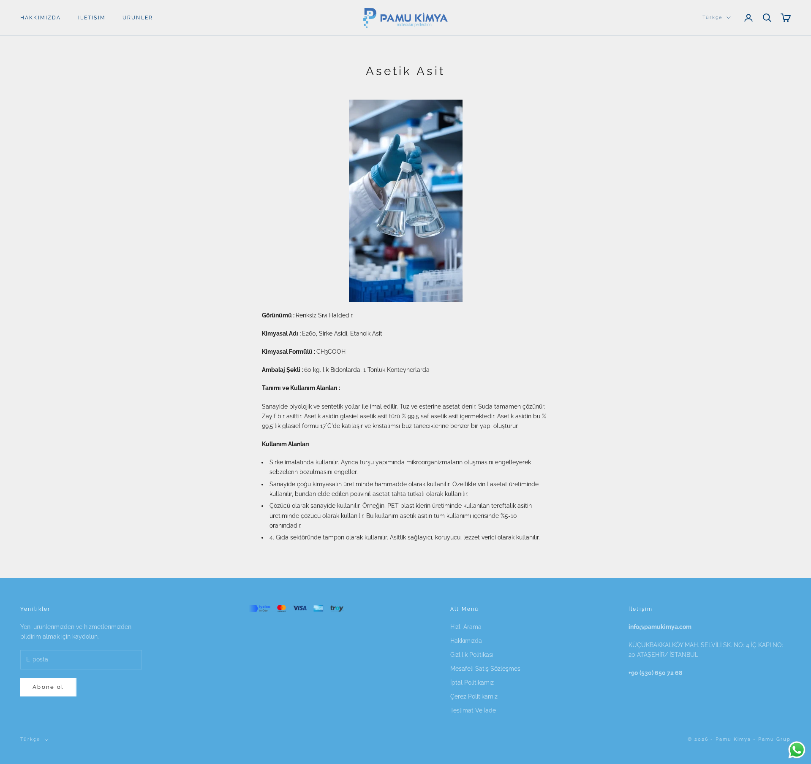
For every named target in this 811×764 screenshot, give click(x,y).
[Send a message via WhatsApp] (797, 750)
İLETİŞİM (92, 18)
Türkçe (712, 17)
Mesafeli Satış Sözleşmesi (486, 668)
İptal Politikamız (472, 682)
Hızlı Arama (466, 626)
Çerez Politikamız (474, 696)
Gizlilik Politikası (471, 654)
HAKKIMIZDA (40, 18)
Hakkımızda (466, 640)
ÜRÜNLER (137, 18)
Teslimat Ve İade (473, 710)
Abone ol (48, 687)
